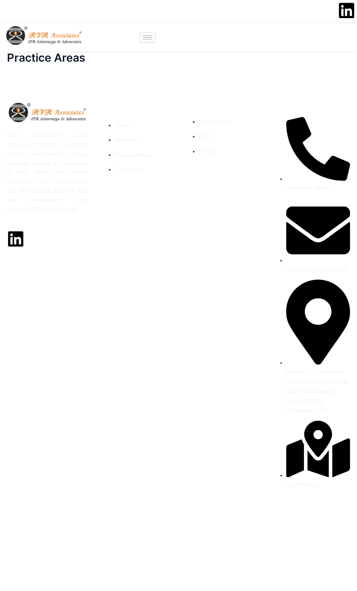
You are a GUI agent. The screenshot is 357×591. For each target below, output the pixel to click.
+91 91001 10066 (27, 11)
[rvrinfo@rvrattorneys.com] (55, 11)
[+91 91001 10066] (4, 11)
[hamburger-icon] (147, 37)
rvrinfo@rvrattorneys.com (86, 11)
